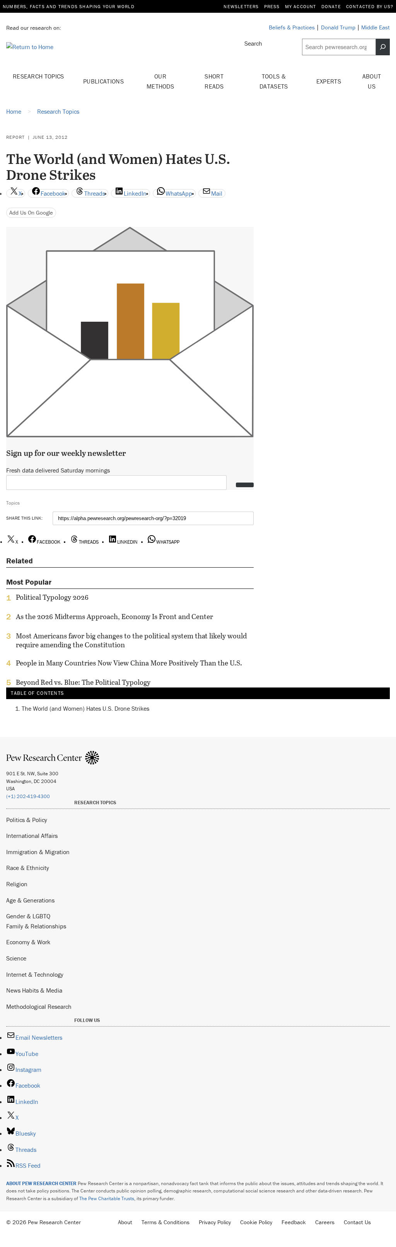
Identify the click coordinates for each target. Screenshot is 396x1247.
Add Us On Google (31, 212)
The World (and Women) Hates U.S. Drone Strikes (85, 708)
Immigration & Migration (38, 852)
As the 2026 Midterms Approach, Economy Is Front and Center (114, 616)
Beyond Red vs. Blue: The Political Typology (83, 682)
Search (253, 43)
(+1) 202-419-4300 (28, 796)
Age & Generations (30, 900)
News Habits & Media (34, 990)
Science (16, 958)
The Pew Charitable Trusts (106, 1198)
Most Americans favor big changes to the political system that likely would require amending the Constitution (131, 640)
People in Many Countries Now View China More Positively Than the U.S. (129, 663)
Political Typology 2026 (52, 597)
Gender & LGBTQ (28, 916)
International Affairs (32, 835)
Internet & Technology (34, 974)
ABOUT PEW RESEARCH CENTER (41, 1183)
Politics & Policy (26, 820)
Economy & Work (28, 942)
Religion (16, 884)
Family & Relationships (36, 926)
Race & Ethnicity (27, 868)
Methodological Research (39, 1006)
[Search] (383, 47)
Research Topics (38, 76)
